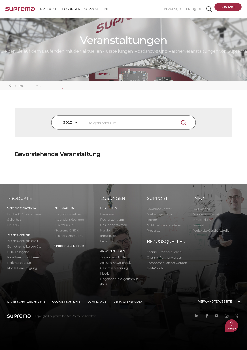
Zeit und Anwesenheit (115, 262)
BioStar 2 (13, 225)
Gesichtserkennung (114, 268)
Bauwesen (107, 214)
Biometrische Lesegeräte (24, 246)
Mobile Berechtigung (22, 268)
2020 (67, 122)
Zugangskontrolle (113, 257)
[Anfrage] (231, 325)
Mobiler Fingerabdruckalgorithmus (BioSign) (119, 279)
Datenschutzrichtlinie (26, 301)
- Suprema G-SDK (66, 230)
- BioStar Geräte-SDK (68, 236)
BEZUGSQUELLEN (177, 9)
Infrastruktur (109, 236)
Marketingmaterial (160, 214)
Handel (105, 230)
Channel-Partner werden (164, 257)
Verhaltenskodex (128, 301)
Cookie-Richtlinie (66, 301)
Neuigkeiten (202, 220)
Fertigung (107, 241)
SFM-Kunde (155, 268)
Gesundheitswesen (113, 225)
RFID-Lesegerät (18, 252)
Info (21, 86)
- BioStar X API (63, 225)
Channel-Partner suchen (164, 252)
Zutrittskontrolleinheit (22, 241)
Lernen (152, 220)
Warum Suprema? (206, 214)
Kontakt (228, 7)
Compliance (97, 301)
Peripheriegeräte (19, 262)
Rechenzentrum (112, 219)
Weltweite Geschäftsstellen (212, 230)
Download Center (159, 209)
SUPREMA (20, 10)
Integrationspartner (67, 214)
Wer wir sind (201, 209)
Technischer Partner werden (167, 263)
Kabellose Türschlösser (23, 257)
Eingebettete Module (69, 246)
